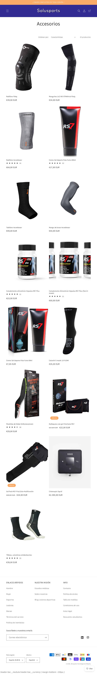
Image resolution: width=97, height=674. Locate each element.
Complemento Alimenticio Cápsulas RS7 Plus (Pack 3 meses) (68, 292)
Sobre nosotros (41, 594)
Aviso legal (67, 611)
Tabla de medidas (70, 600)
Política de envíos (70, 594)
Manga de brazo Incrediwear (59, 228)
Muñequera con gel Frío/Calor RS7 (61, 424)
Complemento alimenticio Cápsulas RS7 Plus (23, 291)
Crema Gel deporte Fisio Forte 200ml (62, 160)
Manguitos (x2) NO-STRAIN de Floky (62, 97)
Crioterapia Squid (55, 492)
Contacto (67, 588)
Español (32, 660)
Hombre (9, 588)
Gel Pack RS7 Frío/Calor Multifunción (20, 492)
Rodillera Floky (11, 97)
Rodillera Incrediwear (14, 160)
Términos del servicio (15, 617)
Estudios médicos (42, 588)
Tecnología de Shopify (84, 664)
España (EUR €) (14, 660)
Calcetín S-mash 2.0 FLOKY (59, 361)
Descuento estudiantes (72, 617)
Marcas (9, 611)
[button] (7, 10)
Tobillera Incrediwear (14, 228)
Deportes (10, 600)
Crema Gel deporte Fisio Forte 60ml (19, 361)
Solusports (74, 664)
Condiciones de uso (71, 605)
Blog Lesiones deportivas (45, 600)
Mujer (8, 594)
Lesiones (10, 605)
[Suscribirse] (45, 637)
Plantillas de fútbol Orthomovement (19, 424)
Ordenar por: (43, 37)
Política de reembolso (15, 622)
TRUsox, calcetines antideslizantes (19, 555)
